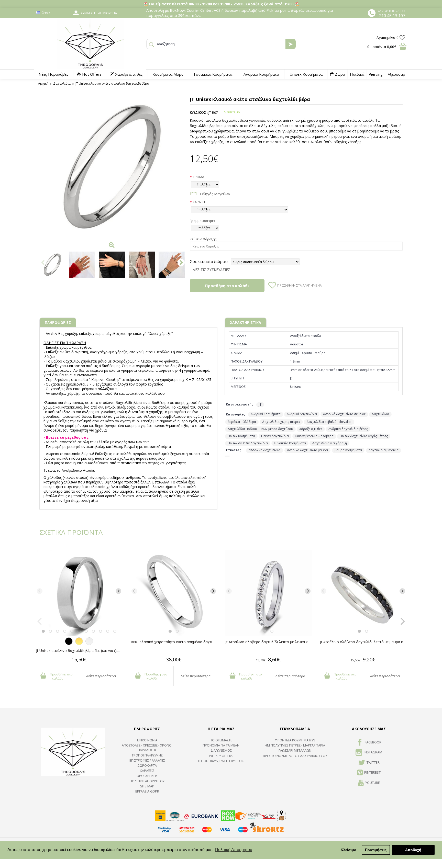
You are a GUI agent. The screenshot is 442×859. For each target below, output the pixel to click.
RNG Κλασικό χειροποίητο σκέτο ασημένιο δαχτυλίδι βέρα (174, 641)
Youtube (372, 782)
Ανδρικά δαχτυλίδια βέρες (348, 429)
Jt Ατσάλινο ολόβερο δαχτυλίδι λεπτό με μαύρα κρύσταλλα (364, 641)
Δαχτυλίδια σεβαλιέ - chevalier (329, 422)
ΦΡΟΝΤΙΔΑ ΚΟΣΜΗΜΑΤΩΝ (295, 740)
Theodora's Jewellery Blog (221, 761)
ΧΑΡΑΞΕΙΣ (147, 770)
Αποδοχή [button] (413, 850)
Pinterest (372, 772)
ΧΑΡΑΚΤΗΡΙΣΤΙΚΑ (245, 322)
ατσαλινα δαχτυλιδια (264, 450)
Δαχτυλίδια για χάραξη (329, 443)
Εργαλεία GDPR (147, 791)
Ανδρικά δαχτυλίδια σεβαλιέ (344, 414)
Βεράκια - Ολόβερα (242, 422)
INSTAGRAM (373, 752)
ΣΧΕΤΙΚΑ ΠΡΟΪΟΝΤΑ (67, 532)
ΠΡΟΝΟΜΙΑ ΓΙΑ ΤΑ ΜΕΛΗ (221, 745)
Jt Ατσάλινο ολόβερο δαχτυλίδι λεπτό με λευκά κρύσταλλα (269, 641)
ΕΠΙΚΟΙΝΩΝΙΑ (147, 740)
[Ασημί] (89, 643)
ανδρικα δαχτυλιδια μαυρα (307, 450)
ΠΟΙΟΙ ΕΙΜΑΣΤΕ (221, 740)
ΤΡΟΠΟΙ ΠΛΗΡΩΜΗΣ (147, 755)
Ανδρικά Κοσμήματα (266, 414)
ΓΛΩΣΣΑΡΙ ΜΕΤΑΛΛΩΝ (295, 750)
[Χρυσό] (79, 643)
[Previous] (39, 591)
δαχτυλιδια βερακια (384, 450)
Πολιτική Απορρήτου (147, 781)
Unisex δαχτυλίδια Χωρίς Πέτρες (364, 436)
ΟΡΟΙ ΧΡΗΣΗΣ (147, 775)
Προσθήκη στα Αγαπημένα (299, 285)
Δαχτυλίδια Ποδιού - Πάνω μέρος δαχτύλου (260, 429)
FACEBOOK (373, 742)
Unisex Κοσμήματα (241, 436)
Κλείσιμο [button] (348, 850)
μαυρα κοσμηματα (348, 450)
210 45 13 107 (392, 15)
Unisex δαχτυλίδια (275, 436)
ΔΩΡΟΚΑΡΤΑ (147, 765)
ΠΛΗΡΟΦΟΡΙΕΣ (58, 322)
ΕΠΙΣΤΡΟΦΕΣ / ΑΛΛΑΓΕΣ (147, 760)
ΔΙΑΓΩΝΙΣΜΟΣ (221, 750)
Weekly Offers (221, 755)
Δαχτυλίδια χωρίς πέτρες (281, 422)
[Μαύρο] (69, 643)
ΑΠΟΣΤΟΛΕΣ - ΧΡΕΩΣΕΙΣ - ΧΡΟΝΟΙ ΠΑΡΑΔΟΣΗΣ (147, 747)
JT (260, 404)
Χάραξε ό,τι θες (310, 429)
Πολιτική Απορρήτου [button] (233, 849)
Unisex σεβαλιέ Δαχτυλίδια (248, 443)
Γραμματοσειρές (202, 220)
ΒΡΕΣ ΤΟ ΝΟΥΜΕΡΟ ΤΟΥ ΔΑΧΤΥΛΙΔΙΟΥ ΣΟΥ (295, 755)
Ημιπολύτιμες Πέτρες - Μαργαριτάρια (295, 745)
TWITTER (373, 762)
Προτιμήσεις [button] (375, 850)
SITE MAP (147, 786)
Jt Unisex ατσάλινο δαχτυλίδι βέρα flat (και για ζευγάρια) (80, 650)
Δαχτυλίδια (380, 414)
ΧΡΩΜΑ (198, 177)
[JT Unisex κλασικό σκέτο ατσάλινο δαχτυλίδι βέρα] (112, 166)
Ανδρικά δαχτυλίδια (302, 414)
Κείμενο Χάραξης (203, 239)
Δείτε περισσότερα (101, 676)
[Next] (118, 591)
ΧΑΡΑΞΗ (199, 202)
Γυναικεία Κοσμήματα (290, 443)
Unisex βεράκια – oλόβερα (314, 436)
